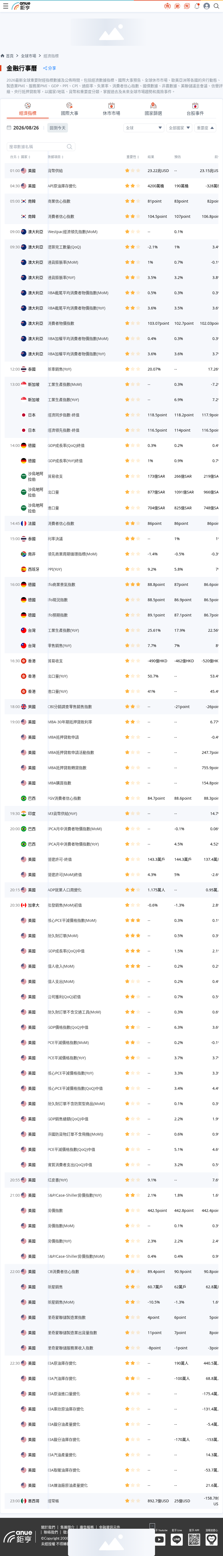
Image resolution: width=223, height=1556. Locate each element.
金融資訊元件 (109, 1527)
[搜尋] (69, 146)
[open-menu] (5, 6)
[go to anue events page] (197, 6)
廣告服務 (87, 1527)
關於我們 (48, 1527)
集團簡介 (67, 1527)
